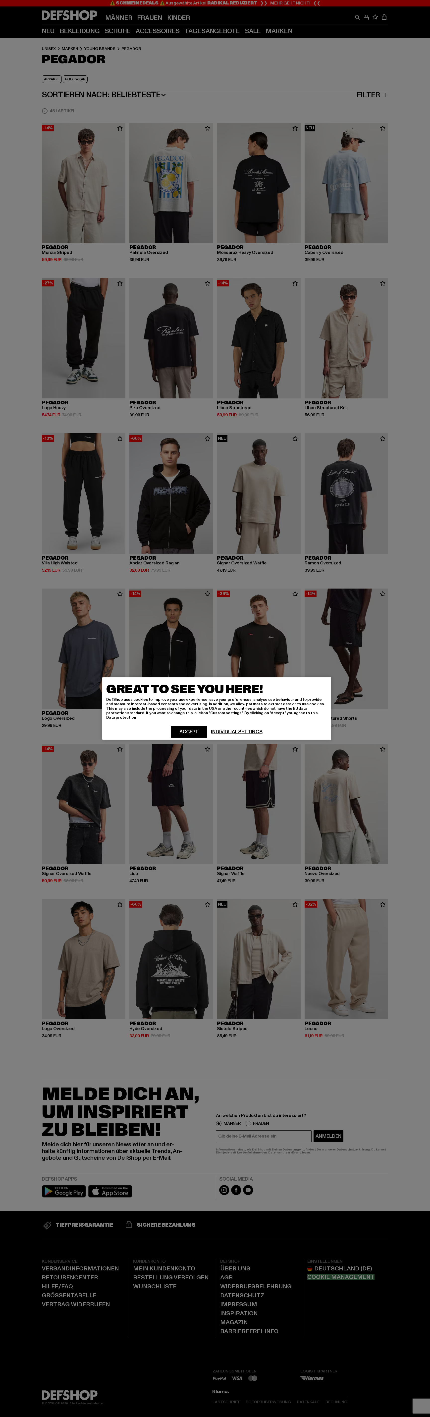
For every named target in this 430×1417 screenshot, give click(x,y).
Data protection (121, 717)
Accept (189, 731)
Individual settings (236, 732)
